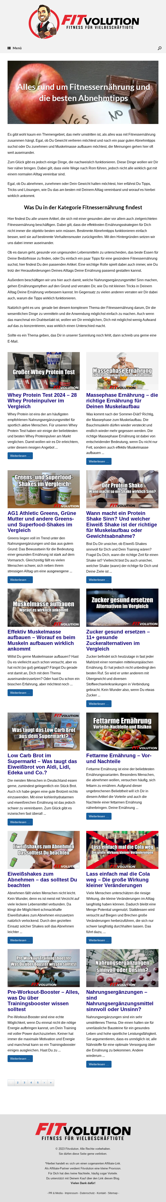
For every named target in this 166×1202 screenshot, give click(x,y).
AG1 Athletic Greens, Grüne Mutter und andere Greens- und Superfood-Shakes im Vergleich (42, 521)
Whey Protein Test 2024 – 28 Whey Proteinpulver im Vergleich (42, 400)
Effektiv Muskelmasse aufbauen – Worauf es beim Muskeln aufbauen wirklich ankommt (41, 640)
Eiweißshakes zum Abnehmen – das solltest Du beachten (42, 879)
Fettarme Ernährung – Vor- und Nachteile (119, 758)
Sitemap (113, 1193)
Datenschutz (87, 1193)
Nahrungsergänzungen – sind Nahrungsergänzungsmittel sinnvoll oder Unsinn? (119, 1000)
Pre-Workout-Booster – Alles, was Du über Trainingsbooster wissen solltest (43, 1000)
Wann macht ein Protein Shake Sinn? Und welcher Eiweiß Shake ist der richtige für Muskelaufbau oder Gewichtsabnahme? (121, 524)
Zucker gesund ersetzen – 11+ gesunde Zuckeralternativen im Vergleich (118, 640)
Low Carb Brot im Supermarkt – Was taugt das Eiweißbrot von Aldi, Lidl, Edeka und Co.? (42, 764)
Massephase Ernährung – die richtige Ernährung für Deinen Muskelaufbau (122, 400)
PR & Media (56, 1193)
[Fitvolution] (83, 21)
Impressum (71, 1193)
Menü (17, 48)
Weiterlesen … (20, 455)
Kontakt (101, 1193)
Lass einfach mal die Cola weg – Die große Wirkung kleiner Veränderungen (118, 879)
